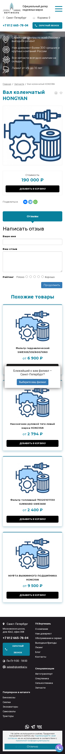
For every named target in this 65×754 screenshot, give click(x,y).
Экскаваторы (10, 706)
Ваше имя (9, 236)
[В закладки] (61, 93)
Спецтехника (42, 678)
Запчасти (40, 687)
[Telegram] (30, 202)
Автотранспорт (44, 673)
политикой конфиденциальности (32, 740)
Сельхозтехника (44, 683)
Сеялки (7, 702)
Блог (37, 652)
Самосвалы (9, 711)
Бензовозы (9, 697)
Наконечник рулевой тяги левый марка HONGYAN (32, 425)
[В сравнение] (56, 93)
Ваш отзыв (10, 249)
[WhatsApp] (35, 202)
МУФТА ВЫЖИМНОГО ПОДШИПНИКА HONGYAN (32, 577)
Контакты (40, 656)
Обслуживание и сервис (48, 638)
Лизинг (39, 647)
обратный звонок (49, 25)
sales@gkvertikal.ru (17, 667)
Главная (7, 84)
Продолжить (52, 285)
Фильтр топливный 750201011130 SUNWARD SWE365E (32, 501)
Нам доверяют (43, 633)
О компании (41, 629)
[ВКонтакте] (25, 202)
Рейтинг (8, 277)
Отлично (32, 746)
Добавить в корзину (33, 188)
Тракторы (8, 716)
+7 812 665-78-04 (15, 25)
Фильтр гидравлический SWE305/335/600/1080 (32, 350)
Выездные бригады (46, 642)
